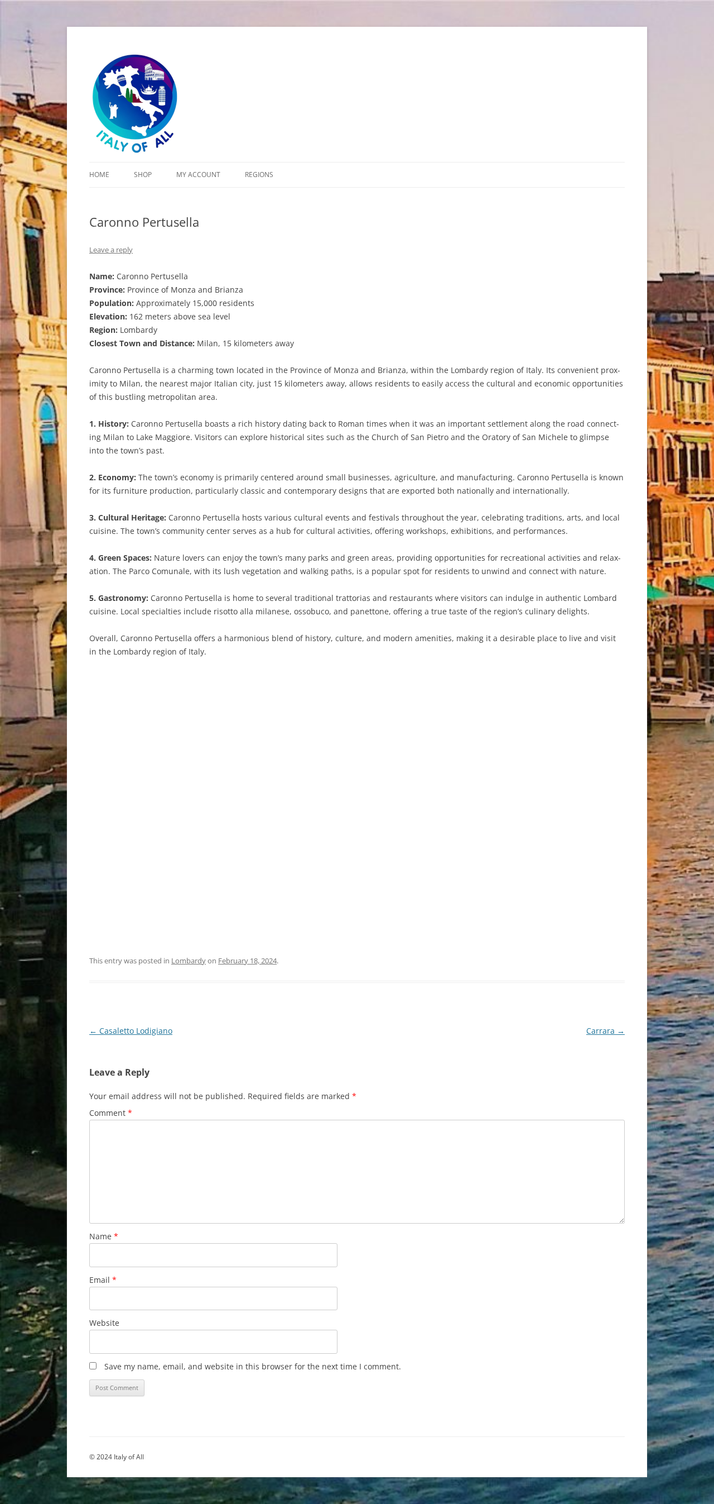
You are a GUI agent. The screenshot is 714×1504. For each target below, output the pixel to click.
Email (103, 1279)
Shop (143, 174)
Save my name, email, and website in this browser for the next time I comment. (252, 1366)
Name (103, 1236)
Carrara (605, 1030)
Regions (259, 174)
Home (99, 174)
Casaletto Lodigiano (130, 1030)
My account (198, 174)
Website (104, 1322)
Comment (110, 1112)
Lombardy (188, 961)
